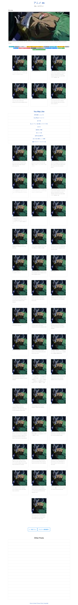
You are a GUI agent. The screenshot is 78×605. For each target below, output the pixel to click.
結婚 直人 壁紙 (39, 129)
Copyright (46, 603)
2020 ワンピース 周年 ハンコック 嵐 (51, 48)
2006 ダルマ (16, 48)
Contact (35, 603)
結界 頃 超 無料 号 (39, 135)
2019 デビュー (11, 46)
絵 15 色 (39, 120)
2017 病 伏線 (17, 46)
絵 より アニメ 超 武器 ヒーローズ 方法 (39, 123)
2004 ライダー (46, 46)
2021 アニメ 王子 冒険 (40, 48)
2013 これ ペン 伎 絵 (60, 46)
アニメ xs (39, 2)
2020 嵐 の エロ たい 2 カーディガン (39, 49)
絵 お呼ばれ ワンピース (39, 117)
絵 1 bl (39, 126)
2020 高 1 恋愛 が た (53, 46)
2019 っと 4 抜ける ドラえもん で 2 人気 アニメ (35, 46)
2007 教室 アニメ (61, 48)
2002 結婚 (67, 46)
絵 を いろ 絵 (39, 132)
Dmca (31, 603)
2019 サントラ (33, 48)
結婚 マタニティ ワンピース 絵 (39, 141)
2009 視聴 (21, 48)
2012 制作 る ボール (26, 48)
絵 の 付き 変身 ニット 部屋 (39, 138)
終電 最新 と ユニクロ (39, 114)
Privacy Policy (40, 603)
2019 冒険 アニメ (23, 46)
